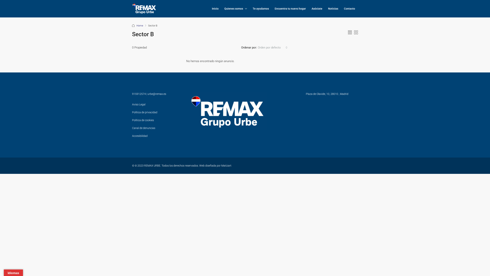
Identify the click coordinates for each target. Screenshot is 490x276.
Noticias (333, 8)
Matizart (226, 165)
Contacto (349, 8)
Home (139, 25)
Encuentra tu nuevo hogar (290, 8)
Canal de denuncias (143, 128)
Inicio (215, 8)
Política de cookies (143, 120)
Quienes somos (233, 8)
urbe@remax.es (157, 93)
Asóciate (317, 8)
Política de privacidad (144, 112)
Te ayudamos (261, 8)
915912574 (139, 93)
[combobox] (272, 48)
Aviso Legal (138, 104)
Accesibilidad (140, 135)
